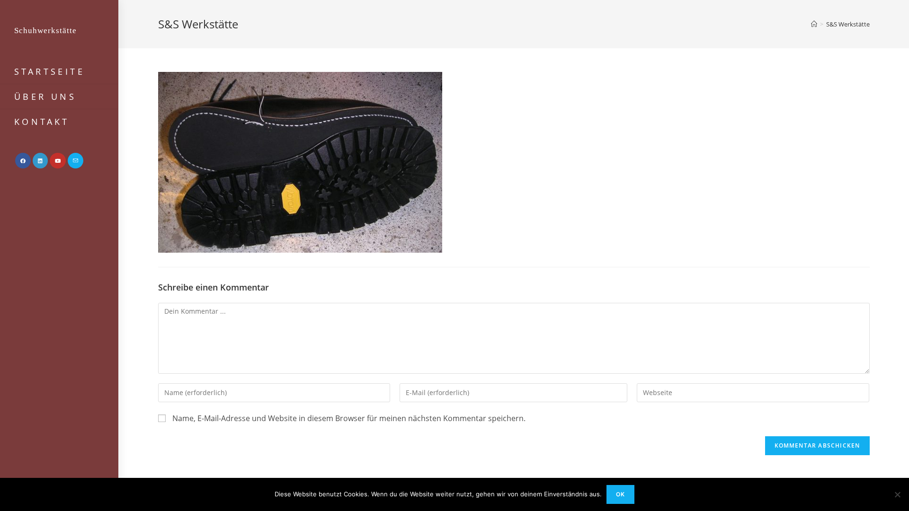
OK (620, 494)
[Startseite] (814, 24)
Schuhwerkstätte (45, 30)
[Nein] (897, 494)
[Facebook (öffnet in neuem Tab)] (23, 160)
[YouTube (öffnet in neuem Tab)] (58, 160)
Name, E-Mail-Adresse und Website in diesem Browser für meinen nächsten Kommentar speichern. (349, 418)
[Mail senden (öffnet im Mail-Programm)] (75, 160)
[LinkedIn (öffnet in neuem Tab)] (40, 160)
